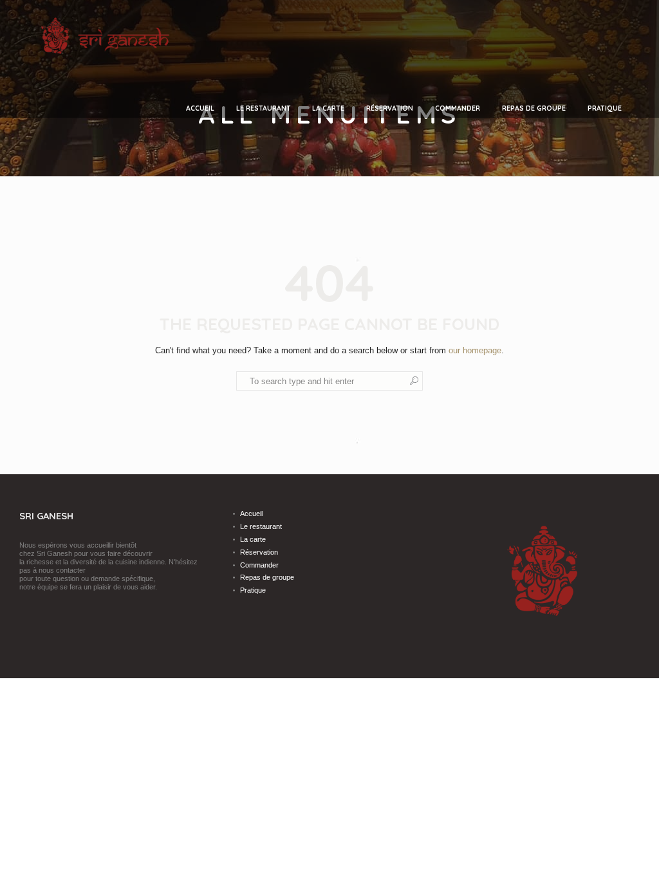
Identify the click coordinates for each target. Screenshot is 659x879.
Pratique (253, 590)
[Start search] (414, 381)
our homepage (475, 350)
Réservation (259, 552)
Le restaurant (261, 526)
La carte (253, 539)
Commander (259, 565)
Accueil (251, 513)
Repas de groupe (267, 577)
